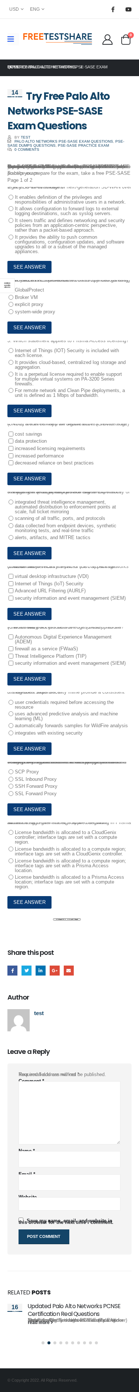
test (25, 137)
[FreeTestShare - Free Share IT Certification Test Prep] (58, 39)
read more (39, 1322)
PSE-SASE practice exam (83, 145)
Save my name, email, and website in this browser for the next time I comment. (66, 1221)
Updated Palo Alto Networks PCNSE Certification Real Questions (74, 1309)
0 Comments (26, 149)
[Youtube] (128, 9)
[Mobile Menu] (13, 39)
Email (69, 971)
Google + (55, 971)
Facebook (12, 971)
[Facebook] (112, 9)
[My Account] (107, 39)
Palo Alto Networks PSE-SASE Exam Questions (63, 141)
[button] (43, 1343)
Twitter (26, 971)
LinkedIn (41, 971)
